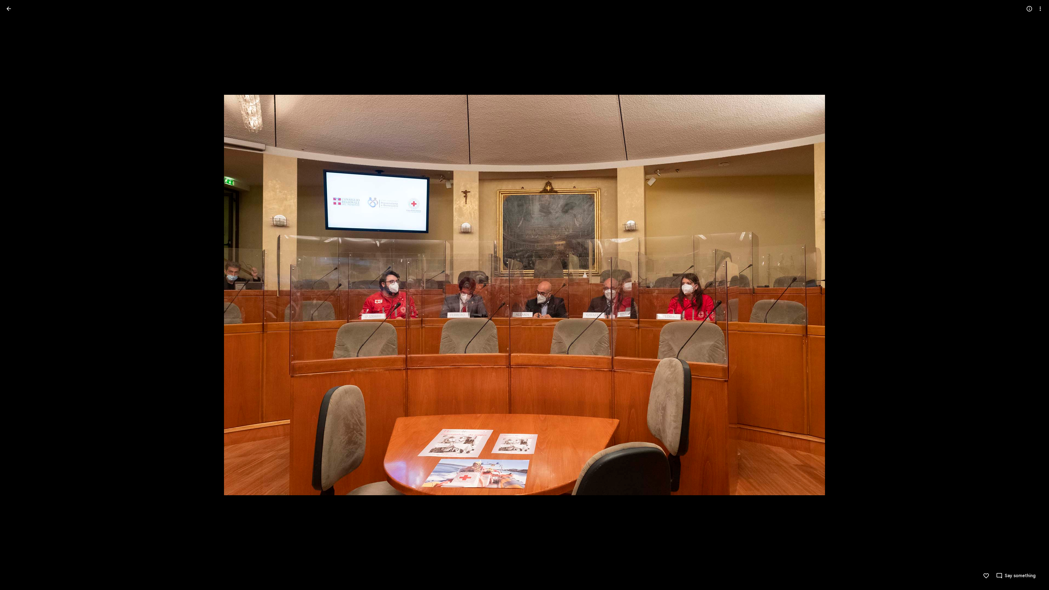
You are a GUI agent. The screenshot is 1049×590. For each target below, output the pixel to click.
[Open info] (1029, 8)
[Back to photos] (8, 8)
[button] (15, 295)
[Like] (986, 576)
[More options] (1040, 8)
